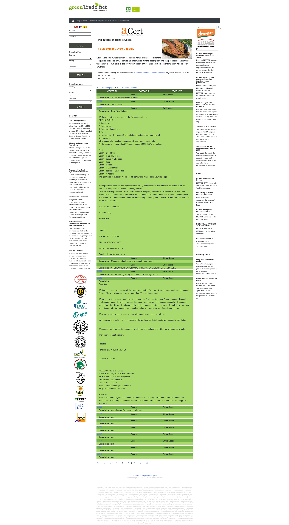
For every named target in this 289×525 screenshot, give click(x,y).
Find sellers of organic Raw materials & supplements (129, 511)
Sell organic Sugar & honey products (138, 494)
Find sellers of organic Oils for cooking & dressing (170, 510)
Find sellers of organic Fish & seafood (176, 506)
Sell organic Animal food (111, 487)
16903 (99, 447)
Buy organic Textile (122, 503)
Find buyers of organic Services (159, 522)
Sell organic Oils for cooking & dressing (142, 492)
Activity (71, 61)
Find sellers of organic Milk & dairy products (145, 510)
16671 (99, 454)
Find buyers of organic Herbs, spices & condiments (139, 518)
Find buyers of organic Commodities (157, 515)
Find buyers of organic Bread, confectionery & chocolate (170, 513)
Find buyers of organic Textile (144, 523)
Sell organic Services (122, 494)
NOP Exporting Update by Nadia (206, 279)
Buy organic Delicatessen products (107, 497)
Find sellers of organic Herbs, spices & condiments (147, 508)
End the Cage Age (76, 250)
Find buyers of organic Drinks (149, 517)
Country (72, 55)
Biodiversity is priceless (78, 197)
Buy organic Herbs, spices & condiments (114, 499)
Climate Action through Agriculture (78, 144)
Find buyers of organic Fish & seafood (168, 517)
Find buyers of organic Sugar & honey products (180, 522)
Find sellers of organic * (134, 503)
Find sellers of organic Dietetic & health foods (137, 506)
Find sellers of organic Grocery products (122, 508)
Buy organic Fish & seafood (155, 497)
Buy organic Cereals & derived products (121, 496)
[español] (85, 27)
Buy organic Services (186, 501)
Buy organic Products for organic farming (134, 501)
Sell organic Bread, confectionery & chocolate (130, 487)
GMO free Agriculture (77, 120)
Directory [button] (92, 21)
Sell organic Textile (153, 494)
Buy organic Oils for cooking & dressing (113, 501)
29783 (99, 258)
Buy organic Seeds (174, 501)
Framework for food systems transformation (78, 171)
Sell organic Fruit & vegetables (106, 490)
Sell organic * (100, 487)
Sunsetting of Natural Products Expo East (204, 193)
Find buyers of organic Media (185, 518)
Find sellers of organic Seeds (151, 511)
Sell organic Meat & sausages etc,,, (163, 490)
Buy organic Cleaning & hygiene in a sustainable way (146, 496)
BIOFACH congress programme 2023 (204, 210)
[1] (98, 463)
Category (72, 66)
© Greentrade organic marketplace (144, 475)
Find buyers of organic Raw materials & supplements (119, 522)
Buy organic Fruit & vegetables (171, 497)
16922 (99, 407)
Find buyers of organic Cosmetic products (179, 515)
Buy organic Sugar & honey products (106, 503)
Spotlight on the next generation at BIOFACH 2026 (205, 148)
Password (72, 36)
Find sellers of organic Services (169, 511)
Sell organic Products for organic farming (164, 492)
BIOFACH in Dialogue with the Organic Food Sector (205, 55)
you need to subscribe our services (149, 73)
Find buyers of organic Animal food (145, 513)
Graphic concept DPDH (154, 478)
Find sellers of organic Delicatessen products (112, 506)
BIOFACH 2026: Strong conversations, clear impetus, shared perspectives (205, 80)
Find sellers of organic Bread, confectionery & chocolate (175, 503)
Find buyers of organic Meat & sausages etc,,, (164, 518)
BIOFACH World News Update (205, 179)
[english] (76, 27)
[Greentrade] (69, 14)
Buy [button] (78, 21)
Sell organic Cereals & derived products (154, 487)
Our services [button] (123, 21)
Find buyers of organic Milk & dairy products (135, 520)
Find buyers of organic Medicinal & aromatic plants (110, 520)
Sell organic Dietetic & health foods (157, 489)
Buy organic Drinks (142, 497)
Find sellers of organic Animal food (150, 503)
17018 (99, 440)
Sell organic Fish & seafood (185, 489)
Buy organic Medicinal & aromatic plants (166, 499)
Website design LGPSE (134, 478)
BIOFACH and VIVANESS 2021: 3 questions (206, 225)
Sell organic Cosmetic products (119, 489)
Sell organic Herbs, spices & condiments (142, 490)
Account (72, 30)
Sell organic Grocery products (123, 490)
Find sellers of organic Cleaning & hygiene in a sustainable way (138, 504)
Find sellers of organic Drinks (157, 506)
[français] (80, 27)
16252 (99, 278)
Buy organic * (163, 494)
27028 (99, 271)
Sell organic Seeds (110, 494)
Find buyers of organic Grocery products (114, 518)
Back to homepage (105, 87)
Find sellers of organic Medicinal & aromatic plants (119, 510)
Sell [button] (84, 21)
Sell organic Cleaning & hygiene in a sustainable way (178, 487)
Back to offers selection (127, 87)
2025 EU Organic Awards (206, 126)
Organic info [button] (102, 21)
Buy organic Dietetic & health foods (126, 497)
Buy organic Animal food (174, 494)
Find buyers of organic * (129, 513)
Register (113, 21)
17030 (99, 434)
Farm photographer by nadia (205, 260)
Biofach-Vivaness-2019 (205, 238)
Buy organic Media (150, 499)
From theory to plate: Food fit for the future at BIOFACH (206, 104)
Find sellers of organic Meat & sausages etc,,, (172, 508)
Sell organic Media (178, 490)
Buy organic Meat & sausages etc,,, (135, 499)
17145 (99, 420)
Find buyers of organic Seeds (141, 522)
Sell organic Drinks (172, 489)
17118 (99, 427)
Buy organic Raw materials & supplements (157, 501)
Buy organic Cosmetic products (184, 496)
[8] (147, 463)
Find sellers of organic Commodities (164, 504)
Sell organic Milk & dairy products (122, 492)
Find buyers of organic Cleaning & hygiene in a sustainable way (131, 515)
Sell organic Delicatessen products (138, 489)
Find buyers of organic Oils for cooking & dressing (160, 520)
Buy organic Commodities (167, 496)
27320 (99, 264)
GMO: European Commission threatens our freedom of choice (79, 223)
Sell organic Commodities (103, 489)
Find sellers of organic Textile (114, 513)
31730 (99, 101)
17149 (99, 414)
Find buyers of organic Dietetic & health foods (129, 517)
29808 (99, 108)
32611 (99, 94)
